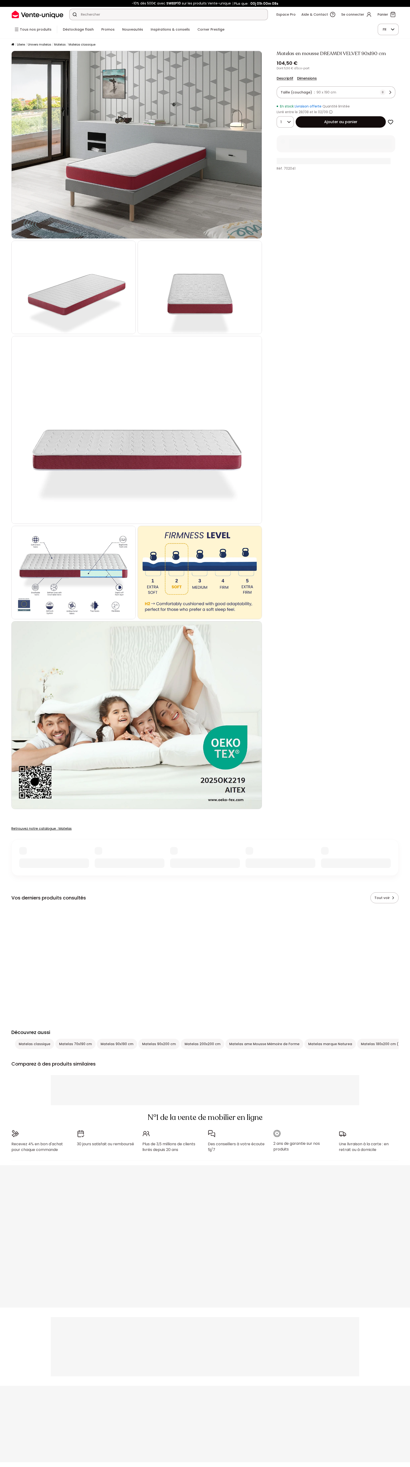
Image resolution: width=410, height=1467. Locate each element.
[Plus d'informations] (331, 112)
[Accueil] (12, 44)
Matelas (60, 44)
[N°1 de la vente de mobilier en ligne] (37, 14)
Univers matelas (39, 44)
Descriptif (285, 78)
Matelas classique (82, 44)
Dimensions (307, 78)
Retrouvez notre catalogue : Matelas (41, 828)
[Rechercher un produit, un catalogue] (75, 14)
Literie (21, 44)
